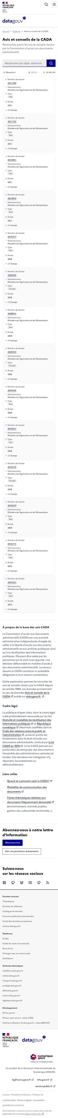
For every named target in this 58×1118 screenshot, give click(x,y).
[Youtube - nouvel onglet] (30, 882)
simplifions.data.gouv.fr (12, 970)
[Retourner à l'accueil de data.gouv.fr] (14, 20)
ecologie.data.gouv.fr (11, 985)
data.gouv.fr (33, 696)
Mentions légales (24, 1100)
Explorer (16, 31)
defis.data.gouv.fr (10, 990)
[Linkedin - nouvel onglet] (4, 882)
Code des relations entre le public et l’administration (23, 733)
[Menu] (54, 4)
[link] (12, 843)
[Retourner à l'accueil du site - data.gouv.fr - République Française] (33, 1040)
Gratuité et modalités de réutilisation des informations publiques (26, 722)
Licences (6, 1094)
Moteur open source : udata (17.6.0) (17, 1018)
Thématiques (8, 901)
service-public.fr (43, 1086)
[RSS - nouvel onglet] (48, 882)
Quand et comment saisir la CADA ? (28, 781)
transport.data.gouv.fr (12, 980)
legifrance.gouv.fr (21, 1079)
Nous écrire (7, 948)
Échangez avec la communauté (16, 953)
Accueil (5, 31)
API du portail (8, 1013)
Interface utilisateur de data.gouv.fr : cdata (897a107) (26, 1023)
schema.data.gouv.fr (11, 926)
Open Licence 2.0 (33, 1114)
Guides (5, 938)
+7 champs (12, 110)
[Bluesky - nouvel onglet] (22, 882)
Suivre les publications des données (18, 916)
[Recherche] (46, 4)
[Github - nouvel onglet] (39, 882)
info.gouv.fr (43, 1079)
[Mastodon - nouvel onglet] (13, 882)
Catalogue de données (12, 911)
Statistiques (7, 958)
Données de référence (12, 906)
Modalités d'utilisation (21, 1094)
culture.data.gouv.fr (11, 995)
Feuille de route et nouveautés (15, 943)
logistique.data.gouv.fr (12, 1000)
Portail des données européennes (17, 921)
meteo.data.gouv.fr (11, 975)
